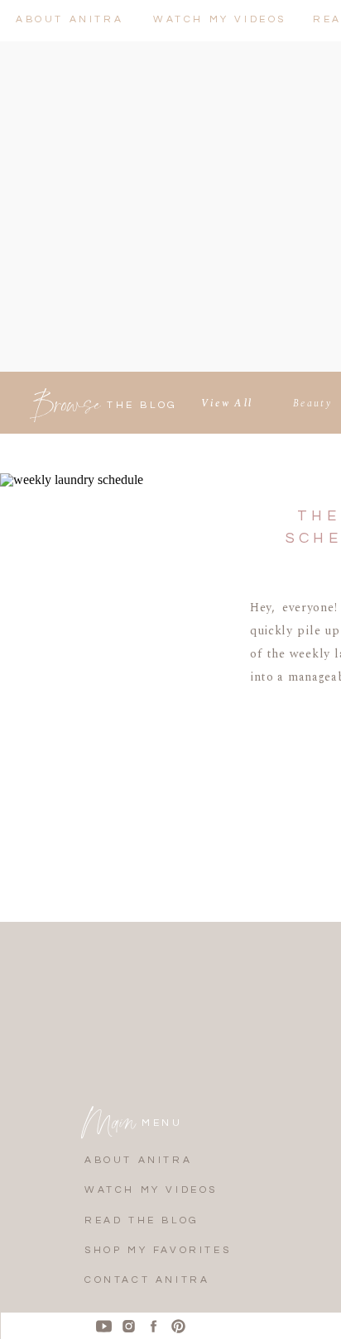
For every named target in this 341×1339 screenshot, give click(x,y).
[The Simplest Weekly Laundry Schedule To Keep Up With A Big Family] (110, 638)
